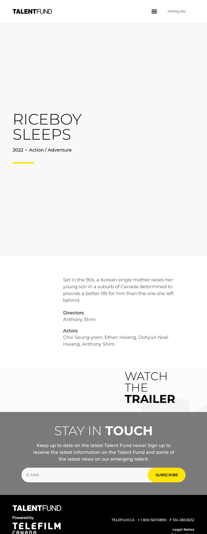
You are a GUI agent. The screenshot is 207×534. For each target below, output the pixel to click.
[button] (154, 11)
